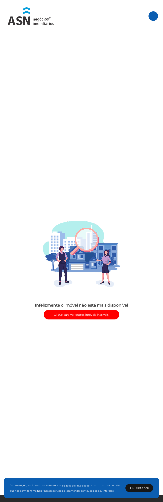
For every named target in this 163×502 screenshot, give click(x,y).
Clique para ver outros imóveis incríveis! (81, 314)
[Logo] (74, 16)
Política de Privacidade (75, 485)
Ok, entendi (139, 488)
